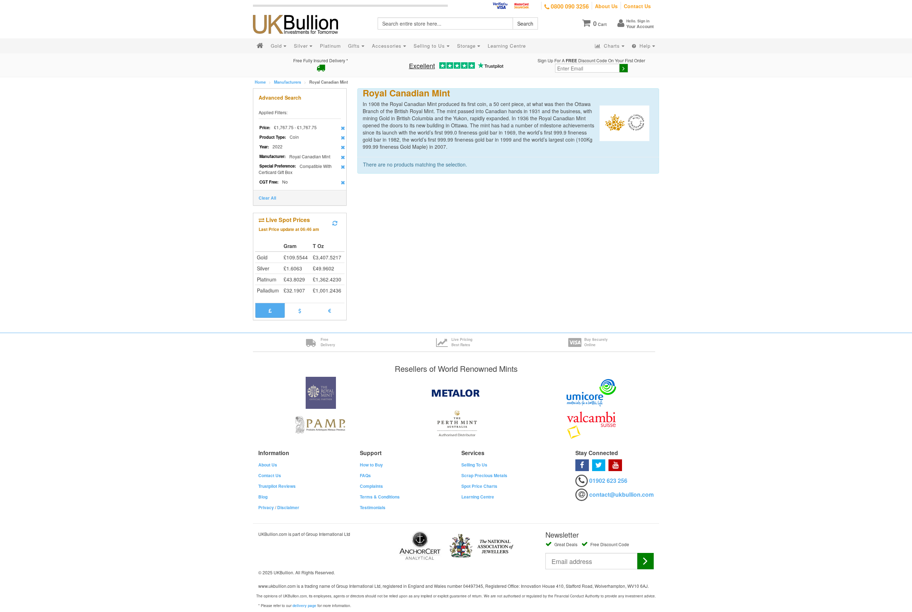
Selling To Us (474, 464)
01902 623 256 (608, 480)
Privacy (266, 507)
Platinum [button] (330, 45)
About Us (606, 6)
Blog (263, 497)
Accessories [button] (387, 45)
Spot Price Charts (479, 486)
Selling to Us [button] (430, 45)
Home (260, 82)
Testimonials (372, 507)
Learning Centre (477, 497)
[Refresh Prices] (335, 223)
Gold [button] (277, 45)
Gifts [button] (355, 45)
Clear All (267, 198)
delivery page (304, 605)
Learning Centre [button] (507, 45)
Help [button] (645, 45)
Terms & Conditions (380, 497)
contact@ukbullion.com (621, 494)
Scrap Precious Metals (484, 475)
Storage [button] (467, 45)
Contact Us (637, 6)
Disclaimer (288, 507)
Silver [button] (302, 45)
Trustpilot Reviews (277, 486)
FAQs (365, 475)
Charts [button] (612, 45)
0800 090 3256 (569, 6)
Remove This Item (343, 128)
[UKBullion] (300, 13)
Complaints (371, 486)
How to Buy (371, 464)
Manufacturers (287, 82)
